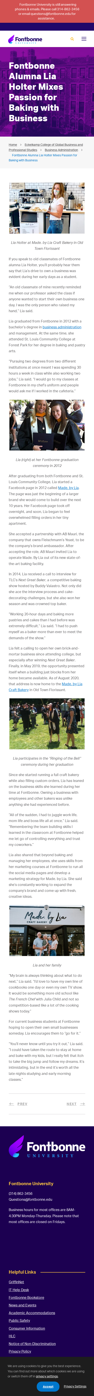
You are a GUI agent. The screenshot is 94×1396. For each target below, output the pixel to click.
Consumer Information (27, 1328)
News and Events (22, 1305)
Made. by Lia (68, 488)
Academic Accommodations (32, 1313)
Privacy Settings (75, 1386)
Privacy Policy (20, 1351)
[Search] (72, 39)
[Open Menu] (83, 38)
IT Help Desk (19, 1290)
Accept (48, 1386)
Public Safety (19, 1320)
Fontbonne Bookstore (26, 1297)
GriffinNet (16, 1282)
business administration (62, 327)
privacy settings (47, 1376)
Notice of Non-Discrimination (32, 1343)
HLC (12, 1336)
